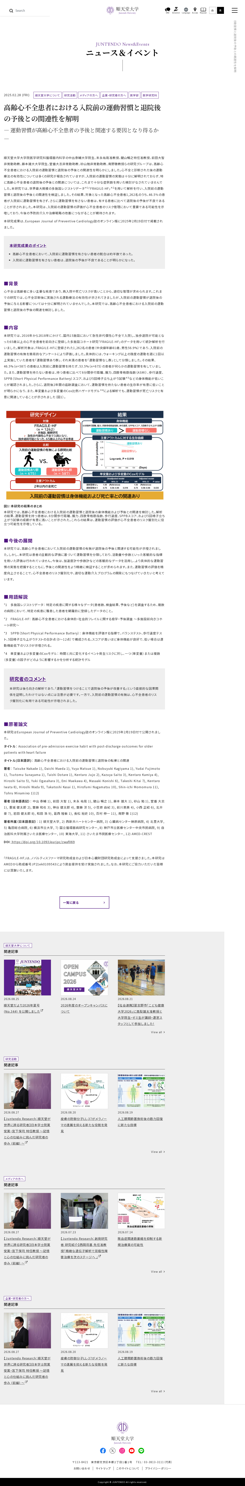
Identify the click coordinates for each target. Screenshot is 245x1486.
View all (156, 1032)
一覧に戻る (71, 902)
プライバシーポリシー (158, 1468)
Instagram (122, 1451)
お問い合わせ (82, 1468)
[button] (167, 10)
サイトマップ (103, 1468)
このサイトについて (128, 1468)
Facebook (103, 1451)
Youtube (132, 1451)
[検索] (11, 10)
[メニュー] (234, 10)
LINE (141, 1451)
